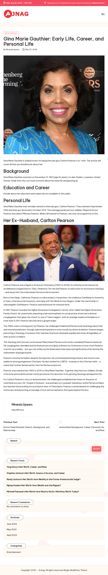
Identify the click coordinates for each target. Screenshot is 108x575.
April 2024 (12, 535)
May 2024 (12, 529)
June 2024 (12, 524)
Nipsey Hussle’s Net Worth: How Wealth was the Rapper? (34, 485)
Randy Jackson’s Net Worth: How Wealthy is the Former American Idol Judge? (43, 479)
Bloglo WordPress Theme (75, 570)
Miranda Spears (22, 404)
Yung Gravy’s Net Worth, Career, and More (27, 467)
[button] (18, 410)
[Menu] (102, 14)
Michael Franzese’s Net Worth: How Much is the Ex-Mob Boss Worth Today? (43, 491)
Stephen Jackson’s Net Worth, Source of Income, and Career (36, 473)
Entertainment (11, 33)
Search (13, 440)
